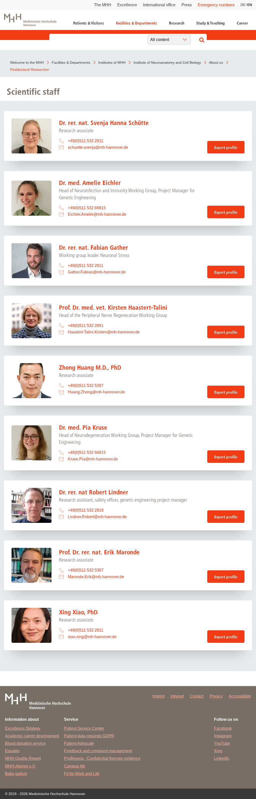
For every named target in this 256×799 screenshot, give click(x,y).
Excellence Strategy (22, 728)
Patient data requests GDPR (89, 736)
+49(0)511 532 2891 (86, 325)
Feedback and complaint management (98, 751)
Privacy (216, 696)
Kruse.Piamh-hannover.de (93, 459)
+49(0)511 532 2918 (86, 510)
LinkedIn (221, 758)
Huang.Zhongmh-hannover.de (96, 392)
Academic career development (32, 736)
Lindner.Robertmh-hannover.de (97, 517)
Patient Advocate (79, 743)
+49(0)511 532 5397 (86, 385)
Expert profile (226, 147)
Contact (197, 696)
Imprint (158, 696)
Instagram (223, 736)
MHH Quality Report (23, 758)
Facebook (223, 728)
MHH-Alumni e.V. (20, 766)
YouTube (222, 743)
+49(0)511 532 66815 (87, 208)
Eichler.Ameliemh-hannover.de (97, 214)
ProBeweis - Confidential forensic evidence (102, 758)
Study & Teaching (210, 23)
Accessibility (240, 696)
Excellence (127, 5)
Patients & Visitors (88, 23)
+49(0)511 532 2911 (85, 141)
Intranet (177, 696)
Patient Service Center (84, 728)
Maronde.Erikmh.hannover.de (96, 577)
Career (242, 23)
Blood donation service (25, 743)
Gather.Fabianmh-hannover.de (97, 272)
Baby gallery (16, 774)
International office (159, 5)
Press (187, 5)
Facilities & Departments (136, 23)
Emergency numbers (216, 5)
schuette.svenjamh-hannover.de (98, 147)
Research (176, 23)
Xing (218, 751)
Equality (12, 751)
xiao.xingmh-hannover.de (92, 637)
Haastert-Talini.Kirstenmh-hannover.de (104, 332)
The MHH (102, 5)
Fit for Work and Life (82, 774)
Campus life (74, 766)
